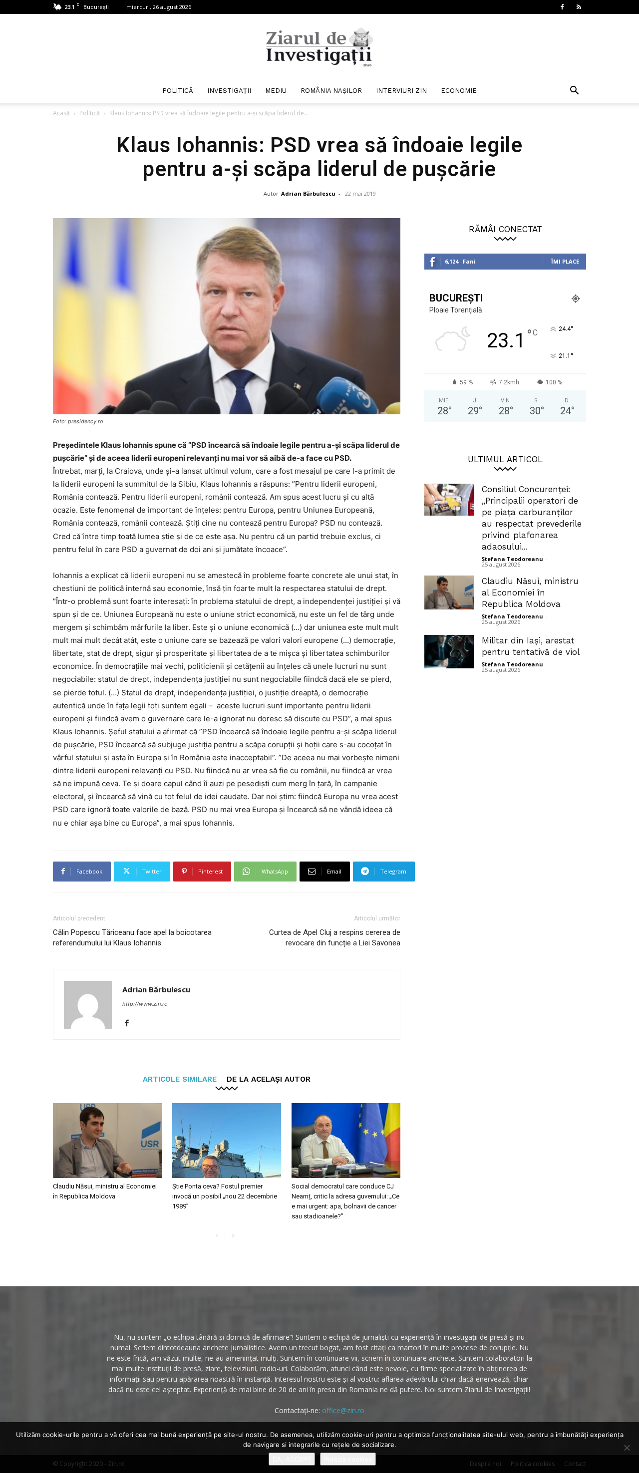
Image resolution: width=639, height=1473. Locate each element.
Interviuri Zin (401, 90)
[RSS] (578, 7)
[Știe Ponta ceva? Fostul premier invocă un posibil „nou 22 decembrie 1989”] (226, 1140)
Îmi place (565, 261)
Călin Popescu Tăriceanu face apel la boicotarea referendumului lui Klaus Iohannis (132, 937)
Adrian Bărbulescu (308, 193)
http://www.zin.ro (145, 1003)
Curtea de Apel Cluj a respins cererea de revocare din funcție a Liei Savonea (334, 937)
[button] (574, 91)
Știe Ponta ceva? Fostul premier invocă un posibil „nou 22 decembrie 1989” (224, 1196)
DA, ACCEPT (292, 1459)
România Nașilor (331, 90)
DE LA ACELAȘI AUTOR (269, 1079)
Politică (177, 90)
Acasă (61, 113)
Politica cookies (348, 1459)
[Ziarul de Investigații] (319, 46)
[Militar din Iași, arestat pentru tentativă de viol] (449, 651)
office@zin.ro (343, 1410)
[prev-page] (217, 1236)
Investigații (229, 90)
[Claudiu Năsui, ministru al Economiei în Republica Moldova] (107, 1140)
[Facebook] (562, 7)
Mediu (276, 90)
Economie (459, 90)
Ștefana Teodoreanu (512, 559)
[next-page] (233, 1236)
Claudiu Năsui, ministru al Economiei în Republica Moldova (530, 592)
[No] (627, 1448)
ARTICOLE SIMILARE (180, 1079)
